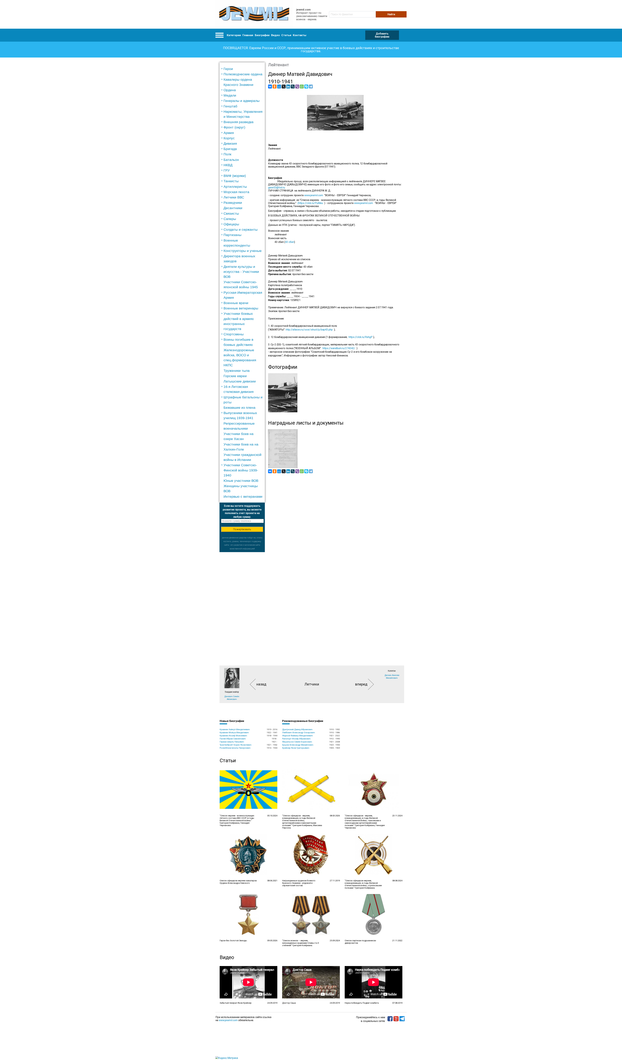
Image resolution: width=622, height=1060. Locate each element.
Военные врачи (236, 303)
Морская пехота (236, 192)
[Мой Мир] (279, 86)
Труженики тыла (237, 370)
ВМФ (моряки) (235, 176)
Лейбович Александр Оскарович (298, 732)
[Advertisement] (242, 600)
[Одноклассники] (274, 86)
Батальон (231, 160)
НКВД (228, 165)
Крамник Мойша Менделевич (234, 732)
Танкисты (231, 181)
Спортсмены (234, 334)
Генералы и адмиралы (241, 101)
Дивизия (230, 143)
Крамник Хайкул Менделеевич (235, 729)
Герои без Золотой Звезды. (233, 940)
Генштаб (230, 106)
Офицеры (231, 224)
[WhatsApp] (302, 86)
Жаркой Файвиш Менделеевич (297, 735)
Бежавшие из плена (239, 407)
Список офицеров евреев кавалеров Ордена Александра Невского (238, 881)
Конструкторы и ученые (243, 251)
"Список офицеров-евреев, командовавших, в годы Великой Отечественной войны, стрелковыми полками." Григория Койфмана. (363, 884)
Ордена (230, 90)
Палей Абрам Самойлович (233, 738)
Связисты (231, 213)
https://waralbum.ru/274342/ (339, 348)
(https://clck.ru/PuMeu (310, 203)
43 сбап (289, 241)
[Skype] (306, 86)
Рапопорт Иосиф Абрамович (296, 738)
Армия (229, 133)
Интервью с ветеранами (243, 496)
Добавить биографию (382, 35)
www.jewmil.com (314, 195)
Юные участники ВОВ (241, 480)
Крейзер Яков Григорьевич (295, 748)
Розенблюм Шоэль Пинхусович (235, 748)
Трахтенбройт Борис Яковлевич (235, 745)
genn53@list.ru (278, 187)
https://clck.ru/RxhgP (361, 337)
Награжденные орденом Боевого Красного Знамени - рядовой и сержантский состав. (298, 883)
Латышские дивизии (240, 381)
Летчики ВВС (234, 197)
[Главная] (254, 14)
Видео (275, 35)
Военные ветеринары (241, 308)
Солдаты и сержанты (241, 229)
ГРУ (227, 170)
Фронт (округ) (234, 127)
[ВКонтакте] (270, 86)
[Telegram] (311, 86)
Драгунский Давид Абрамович (297, 729)
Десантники (233, 208)
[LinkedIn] (288, 86)
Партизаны (232, 235)
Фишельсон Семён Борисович (297, 742)
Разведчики (233, 202)
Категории (234, 35)
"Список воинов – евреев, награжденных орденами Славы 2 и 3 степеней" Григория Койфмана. (300, 943)
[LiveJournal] (293, 86)
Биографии (262, 35)
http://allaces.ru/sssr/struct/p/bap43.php (309, 329)
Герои (228, 69)
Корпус (229, 138)
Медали (230, 95)
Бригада (230, 149)
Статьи (286, 35)
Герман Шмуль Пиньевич (232, 742)
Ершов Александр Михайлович (297, 745)
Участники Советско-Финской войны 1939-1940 (241, 470)
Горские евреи (235, 376)
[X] (284, 86)
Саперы (230, 219)
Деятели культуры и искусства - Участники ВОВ (241, 271)
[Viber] (297, 86)
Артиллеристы (235, 186)
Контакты (299, 35)
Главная (247, 35)
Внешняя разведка (238, 122)
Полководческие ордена (243, 74)
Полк (227, 154)
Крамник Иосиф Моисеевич (233, 735)
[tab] (243, 68)
